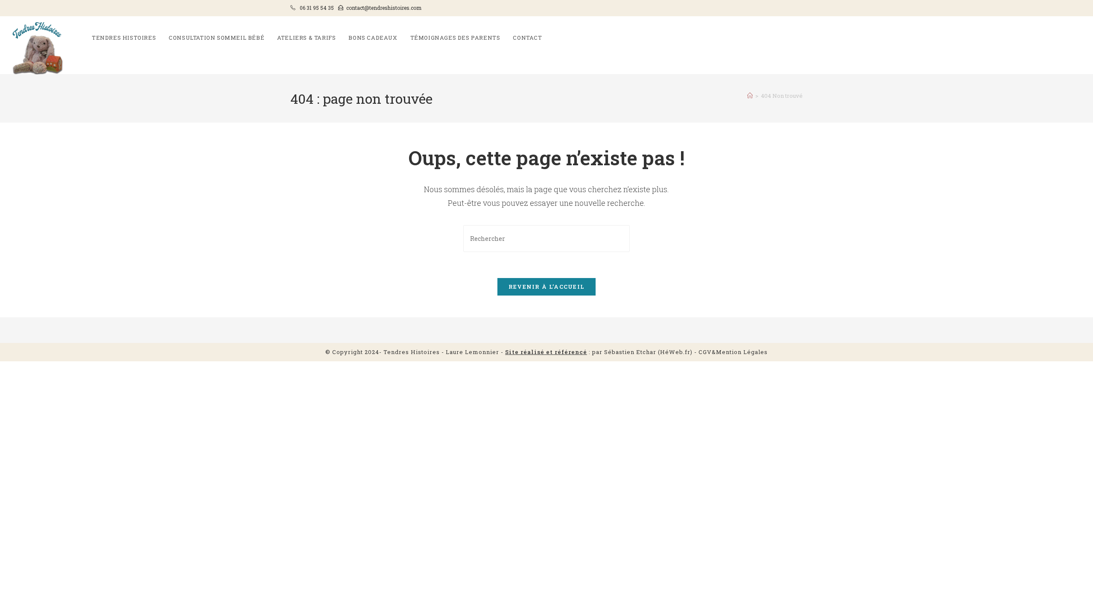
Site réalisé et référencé (546, 352)
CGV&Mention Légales (733, 352)
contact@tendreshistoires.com (383, 7)
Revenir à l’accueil (547, 286)
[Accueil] (750, 96)
